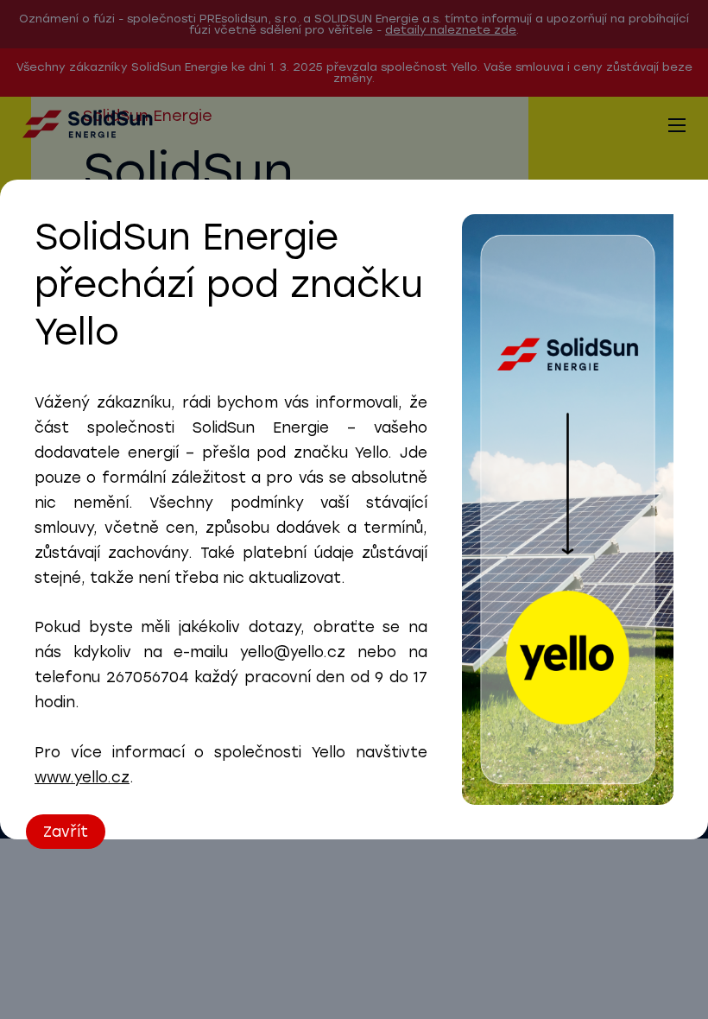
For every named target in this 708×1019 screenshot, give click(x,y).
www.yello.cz (82, 777)
